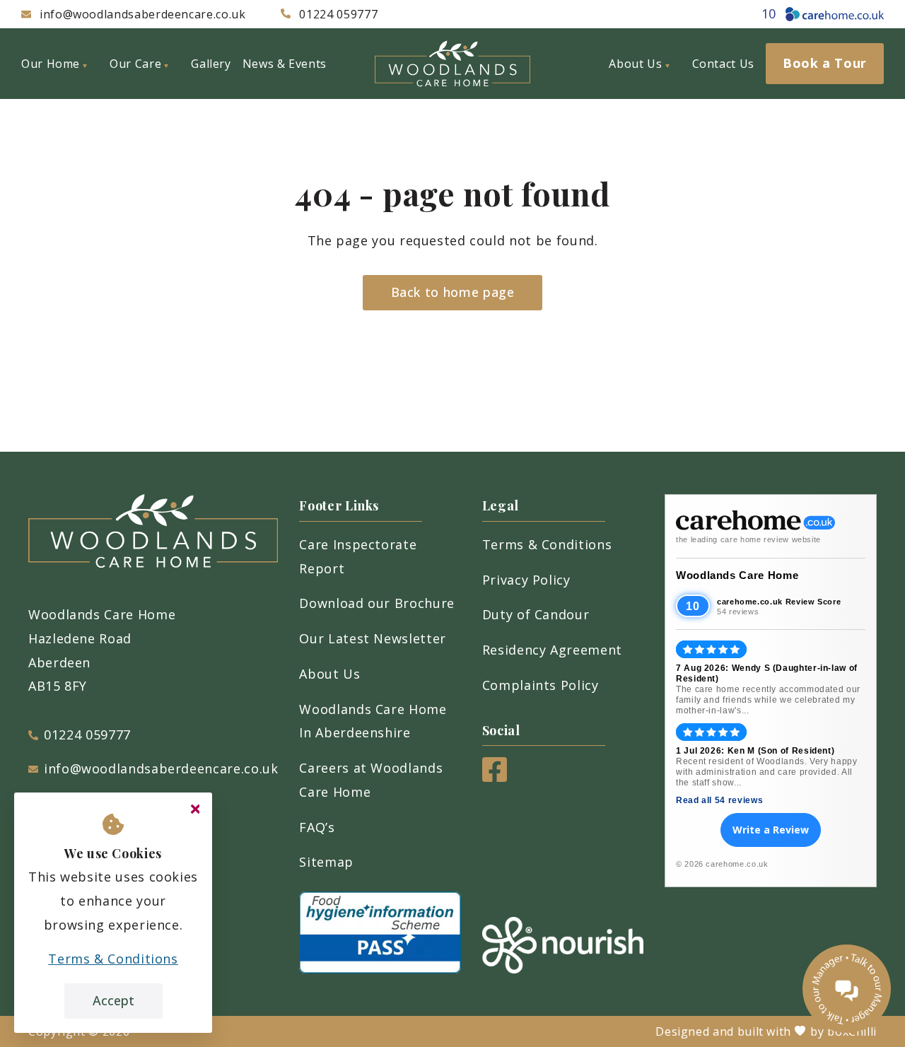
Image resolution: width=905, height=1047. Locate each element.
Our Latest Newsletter (372, 638)
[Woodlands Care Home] (452, 63)
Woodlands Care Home (737, 575)
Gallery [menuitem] (210, 63)
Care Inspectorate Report (357, 556)
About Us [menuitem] (635, 63)
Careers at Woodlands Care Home (371, 779)
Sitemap (326, 861)
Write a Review (770, 829)
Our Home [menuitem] (50, 63)
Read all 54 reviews (719, 800)
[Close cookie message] (195, 809)
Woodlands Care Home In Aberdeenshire (372, 721)
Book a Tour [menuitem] (825, 62)
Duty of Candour (536, 614)
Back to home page (453, 291)
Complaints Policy (540, 685)
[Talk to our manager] (846, 988)
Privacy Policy (526, 579)
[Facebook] (494, 776)
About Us (329, 673)
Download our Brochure (376, 603)
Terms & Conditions (547, 544)
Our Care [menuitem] (135, 63)
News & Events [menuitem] (285, 63)
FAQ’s (316, 827)
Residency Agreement (552, 649)
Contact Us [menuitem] (723, 63)
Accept (113, 1000)
